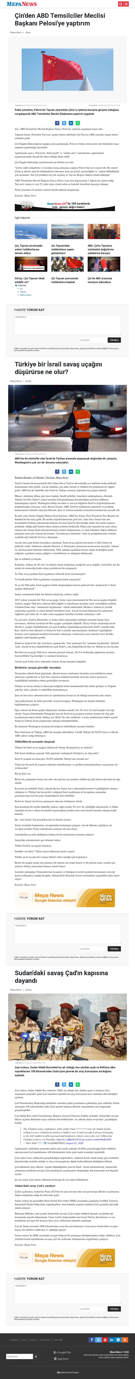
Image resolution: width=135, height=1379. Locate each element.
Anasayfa (13, 1340)
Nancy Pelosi (25, 295)
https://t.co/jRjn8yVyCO (69, 1139)
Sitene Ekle (58, 1340)
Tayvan (23, 292)
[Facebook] (57, 123)
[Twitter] (64, 123)
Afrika (28, 990)
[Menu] (126, 4)
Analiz (28, 381)
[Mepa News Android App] (62, 1352)
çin (21, 289)
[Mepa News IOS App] (62, 1358)
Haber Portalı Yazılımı (70, 1372)
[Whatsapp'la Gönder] (78, 123)
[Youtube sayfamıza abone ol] (105, 1340)
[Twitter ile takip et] (98, 1340)
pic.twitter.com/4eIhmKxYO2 (96, 1139)
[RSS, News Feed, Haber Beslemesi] (125, 1340)
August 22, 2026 (74, 1143)
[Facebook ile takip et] (92, 1340)
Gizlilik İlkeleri (45, 1340)
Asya (27, 32)
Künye (23, 1340)
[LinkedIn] (71, 123)
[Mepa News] (21, 4)
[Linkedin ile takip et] (111, 1340)
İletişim (33, 1340)
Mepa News (16, 32)
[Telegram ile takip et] (118, 1340)
